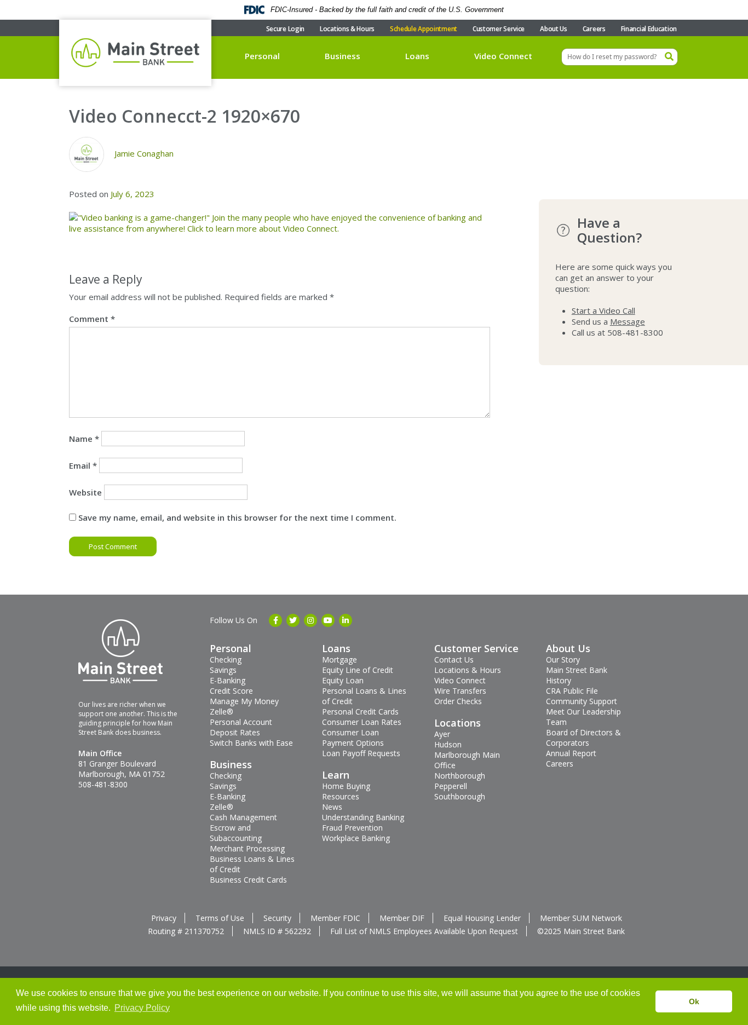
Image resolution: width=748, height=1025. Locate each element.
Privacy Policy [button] (142, 1007)
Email (83, 465)
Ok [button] (694, 1001)
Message (627, 321)
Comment (92, 318)
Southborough (459, 796)
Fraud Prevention (352, 827)
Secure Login (285, 28)
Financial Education (649, 28)
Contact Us (454, 659)
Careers (594, 28)
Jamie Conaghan (144, 153)
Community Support (581, 701)
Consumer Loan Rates (361, 722)
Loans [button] (417, 55)
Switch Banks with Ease (251, 743)
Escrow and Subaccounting (236, 832)
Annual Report (571, 753)
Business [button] (342, 55)
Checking (225, 659)
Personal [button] (262, 55)
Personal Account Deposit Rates (241, 727)
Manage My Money (244, 701)
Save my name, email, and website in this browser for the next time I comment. (237, 517)
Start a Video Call (603, 310)
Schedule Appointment (423, 28)
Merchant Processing (247, 848)
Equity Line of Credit (357, 670)
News (332, 807)
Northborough (459, 775)
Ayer (442, 734)
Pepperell (450, 786)
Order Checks (458, 701)
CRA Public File (572, 691)
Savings (223, 670)
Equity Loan (343, 680)
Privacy (163, 918)
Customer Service (499, 28)
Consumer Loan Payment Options (353, 737)
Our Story (563, 659)
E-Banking (227, 680)
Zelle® (221, 711)
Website (85, 492)
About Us (553, 28)
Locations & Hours (347, 28)
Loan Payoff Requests (361, 753)
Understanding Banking (363, 817)
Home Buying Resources (346, 791)
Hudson (448, 744)
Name (84, 438)
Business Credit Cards (248, 879)
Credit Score (231, 691)
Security (277, 918)
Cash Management (243, 817)
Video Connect (503, 55)
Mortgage (339, 659)
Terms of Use (219, 918)
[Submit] (669, 57)
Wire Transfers (460, 691)
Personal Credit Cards (360, 711)
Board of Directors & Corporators (583, 737)
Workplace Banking (356, 838)
